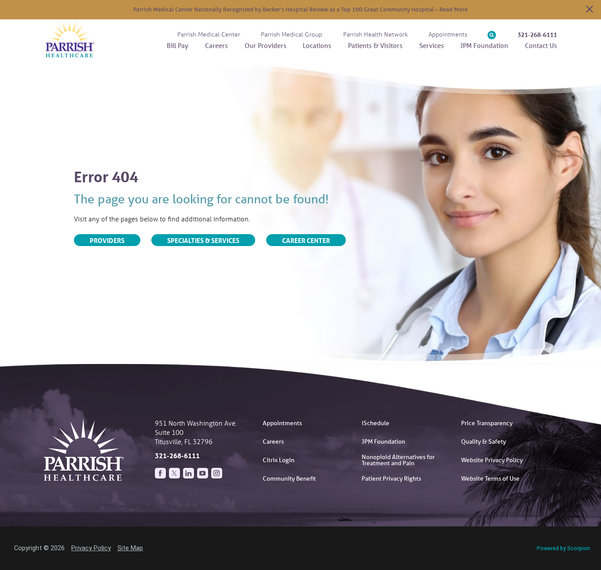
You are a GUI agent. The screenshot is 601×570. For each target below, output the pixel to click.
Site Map (130, 548)
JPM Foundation (383, 441)
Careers (273, 441)
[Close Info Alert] (590, 9)
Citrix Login (278, 460)
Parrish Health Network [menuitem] (375, 34)
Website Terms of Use (490, 478)
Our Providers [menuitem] (265, 45)
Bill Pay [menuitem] (177, 45)
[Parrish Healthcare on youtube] (202, 473)
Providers (107, 240)
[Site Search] (491, 35)
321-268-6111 (537, 35)
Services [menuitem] (431, 45)
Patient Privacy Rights (391, 478)
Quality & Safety (483, 441)
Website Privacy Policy (492, 460)
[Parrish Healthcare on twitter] (174, 473)
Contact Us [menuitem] (541, 45)
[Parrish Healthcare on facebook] (160, 473)
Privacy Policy (91, 548)
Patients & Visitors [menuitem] (375, 45)
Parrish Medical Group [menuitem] (291, 34)
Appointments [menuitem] (448, 34)
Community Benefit (289, 478)
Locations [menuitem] (317, 45)
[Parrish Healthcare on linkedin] (188, 473)
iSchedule (375, 423)
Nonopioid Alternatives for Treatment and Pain (398, 460)
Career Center (306, 240)
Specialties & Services (203, 240)
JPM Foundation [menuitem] (484, 45)
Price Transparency (487, 423)
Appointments (282, 423)
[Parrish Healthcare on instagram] (216, 473)
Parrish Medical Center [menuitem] (208, 34)
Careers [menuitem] (216, 45)
